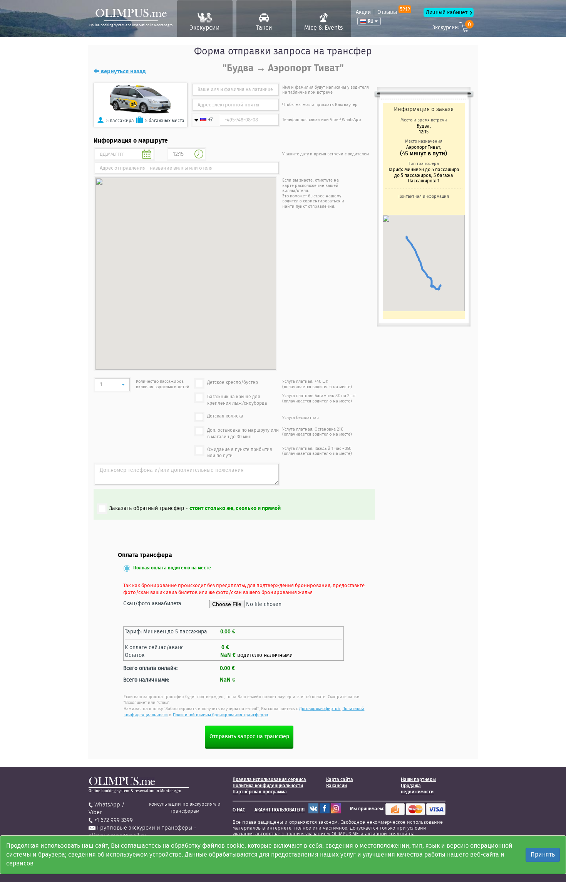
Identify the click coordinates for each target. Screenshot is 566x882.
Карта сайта (339, 779)
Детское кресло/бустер (232, 382)
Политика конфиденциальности (268, 785)
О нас (239, 810)
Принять (543, 854)
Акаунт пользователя (280, 810)
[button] (112, 384)
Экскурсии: (451, 26)
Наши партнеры (418, 779)
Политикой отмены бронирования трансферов (220, 714)
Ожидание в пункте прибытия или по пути (239, 453)
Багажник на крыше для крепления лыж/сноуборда (237, 400)
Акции (363, 12)
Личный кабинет (446, 12)
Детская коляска (225, 416)
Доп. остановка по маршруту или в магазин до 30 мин (243, 433)
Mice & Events (323, 27)
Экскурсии (205, 27)
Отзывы (393, 12)
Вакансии (336, 785)
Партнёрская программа (260, 791)
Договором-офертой (319, 708)
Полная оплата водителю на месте (172, 568)
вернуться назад (122, 71)
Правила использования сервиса (269, 779)
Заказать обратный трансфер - (195, 508)
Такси (264, 27)
